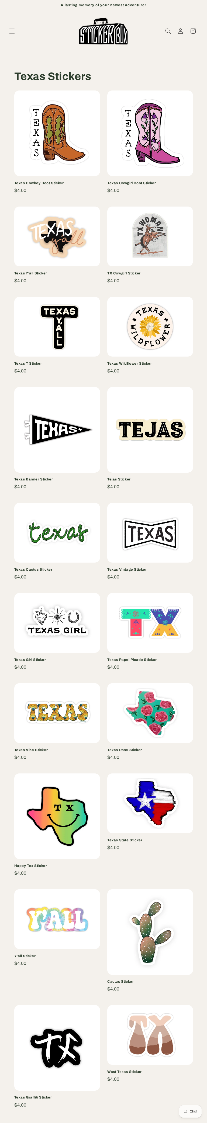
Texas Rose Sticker (124, 750)
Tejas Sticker (119, 479)
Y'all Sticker (25, 956)
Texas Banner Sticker (33, 479)
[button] (12, 31)
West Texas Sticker (124, 1072)
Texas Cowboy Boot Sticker (39, 183)
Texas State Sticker (124, 840)
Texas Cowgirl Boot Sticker (131, 183)
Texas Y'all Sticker (30, 273)
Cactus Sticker (120, 982)
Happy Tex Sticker (30, 866)
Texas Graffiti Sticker (33, 1097)
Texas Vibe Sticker (31, 750)
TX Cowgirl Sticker (124, 273)
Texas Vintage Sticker (127, 569)
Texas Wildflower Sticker (129, 363)
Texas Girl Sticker (30, 660)
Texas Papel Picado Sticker (132, 660)
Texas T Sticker (28, 363)
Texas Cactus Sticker (33, 569)
